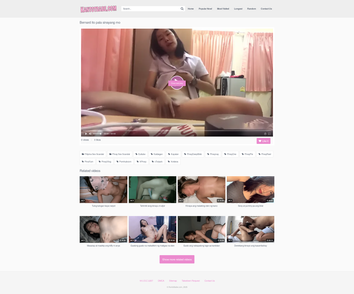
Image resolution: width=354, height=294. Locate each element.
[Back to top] (346, 285)
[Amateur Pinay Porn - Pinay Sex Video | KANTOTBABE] (100, 8)
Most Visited (223, 8)
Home (191, 8)
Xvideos (174, 161)
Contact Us (266, 8)
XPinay (142, 161)
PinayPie (248, 154)
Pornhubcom (125, 161)
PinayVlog (106, 161)
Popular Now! (205, 8)
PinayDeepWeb (194, 154)
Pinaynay (214, 154)
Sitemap (173, 280)
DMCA (161, 280)
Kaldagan (158, 154)
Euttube (141, 154)
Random (251, 8)
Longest (238, 8)
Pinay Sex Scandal (121, 154)
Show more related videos (177, 259)
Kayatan (175, 154)
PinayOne (231, 154)
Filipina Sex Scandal (94, 154)
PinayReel (266, 154)
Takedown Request (191, 280)
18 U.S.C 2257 (146, 280)
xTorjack (158, 161)
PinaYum (88, 161)
